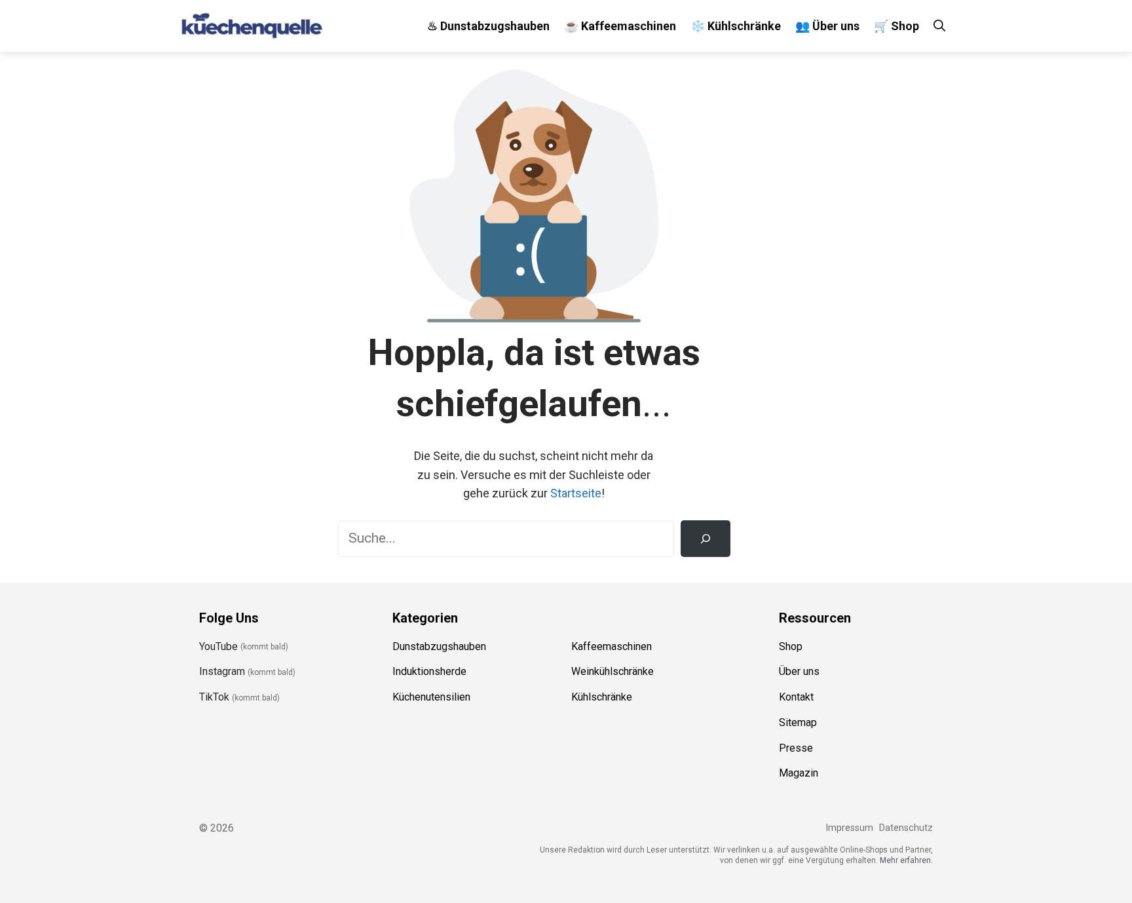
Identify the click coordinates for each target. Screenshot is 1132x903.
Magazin (798, 773)
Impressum (849, 828)
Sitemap (798, 722)
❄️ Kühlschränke (735, 26)
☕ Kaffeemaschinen (620, 26)
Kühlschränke (601, 697)
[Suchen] (705, 538)
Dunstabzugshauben (439, 646)
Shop (790, 646)
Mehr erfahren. (906, 860)
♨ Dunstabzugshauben (488, 26)
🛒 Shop (896, 26)
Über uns (799, 671)
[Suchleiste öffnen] (939, 26)
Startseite (575, 493)
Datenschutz (906, 828)
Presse (796, 748)
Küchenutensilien (431, 697)
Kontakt (796, 697)
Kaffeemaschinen (611, 646)
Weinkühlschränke (612, 671)
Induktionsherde (429, 671)
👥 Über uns (827, 26)
